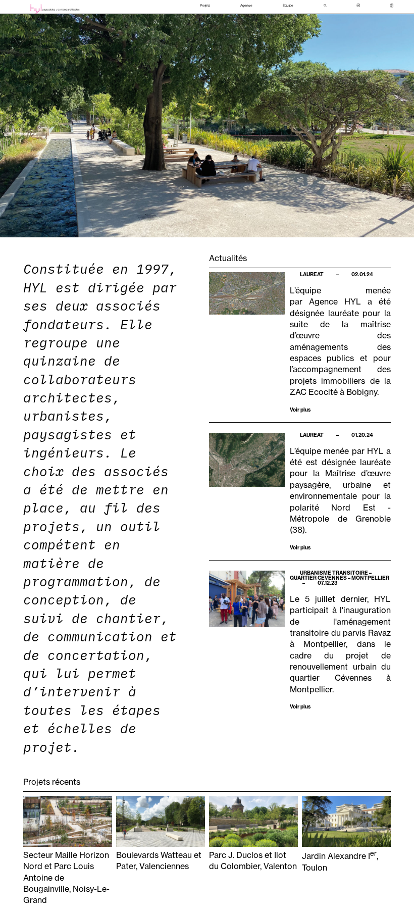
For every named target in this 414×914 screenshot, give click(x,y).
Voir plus (300, 409)
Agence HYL (335, 301)
